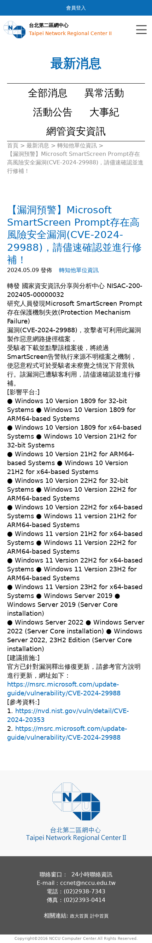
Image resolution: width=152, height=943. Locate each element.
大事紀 (104, 112)
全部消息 (48, 93)
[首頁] (14, 29)
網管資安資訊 (76, 131)
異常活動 (104, 93)
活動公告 (52, 112)
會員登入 (76, 8)
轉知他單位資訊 (79, 270)
